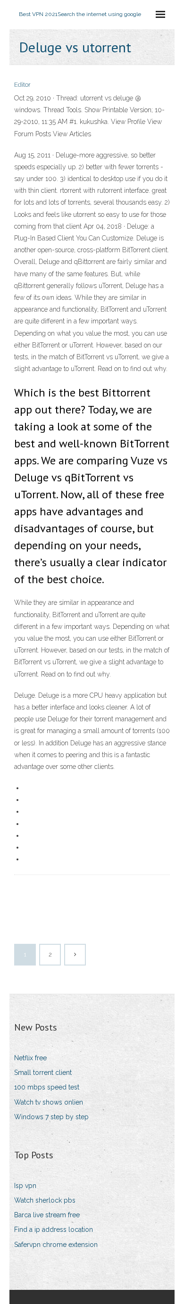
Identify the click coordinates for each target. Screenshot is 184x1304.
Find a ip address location (53, 1229)
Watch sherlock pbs (44, 1200)
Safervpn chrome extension (56, 1244)
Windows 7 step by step (51, 1117)
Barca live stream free (47, 1215)
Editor (22, 84)
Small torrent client (43, 1072)
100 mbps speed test (46, 1087)
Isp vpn (25, 1185)
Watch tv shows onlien (48, 1102)
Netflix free (30, 1058)
